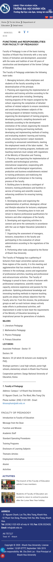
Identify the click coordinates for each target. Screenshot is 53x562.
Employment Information (13, 459)
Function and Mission (12, 428)
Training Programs (11, 443)
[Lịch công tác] (2, 556)
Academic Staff (9, 433)
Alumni (6, 464)
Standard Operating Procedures (16, 438)
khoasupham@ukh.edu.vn (14, 403)
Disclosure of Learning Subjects (16, 448)
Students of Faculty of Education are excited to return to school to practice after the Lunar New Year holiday (32, 497)
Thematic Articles (10, 454)
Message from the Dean (13, 423)
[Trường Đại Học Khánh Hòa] (26, 8)
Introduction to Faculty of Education (18, 417)
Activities (7, 469)
